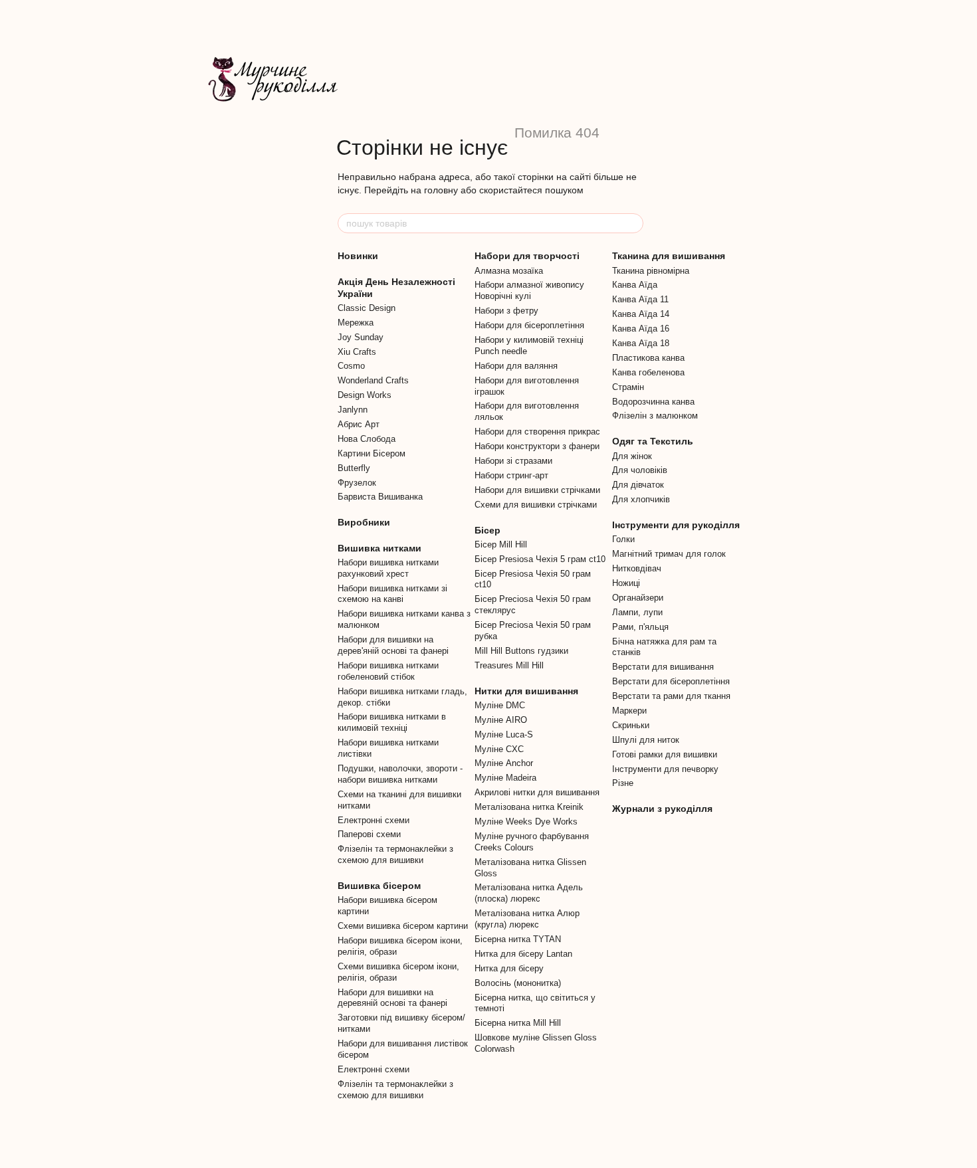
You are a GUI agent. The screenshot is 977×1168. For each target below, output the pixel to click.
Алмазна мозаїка (509, 271)
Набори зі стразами (513, 461)
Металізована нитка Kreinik (529, 807)
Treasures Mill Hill (509, 665)
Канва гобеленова (648, 372)
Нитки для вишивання (526, 691)
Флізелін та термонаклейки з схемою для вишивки (395, 854)
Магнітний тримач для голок (669, 554)
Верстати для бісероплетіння (671, 681)
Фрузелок (357, 483)
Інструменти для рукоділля (676, 525)
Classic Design (366, 308)
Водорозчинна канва (653, 402)
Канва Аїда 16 (640, 329)
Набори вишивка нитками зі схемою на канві (392, 594)
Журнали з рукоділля (662, 808)
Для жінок (632, 456)
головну (441, 190)
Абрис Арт (359, 424)
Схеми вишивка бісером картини (403, 926)
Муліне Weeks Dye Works (526, 822)
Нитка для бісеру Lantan (523, 954)
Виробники (364, 522)
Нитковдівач (636, 568)
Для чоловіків (639, 470)
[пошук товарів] (632, 223)
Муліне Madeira (505, 778)
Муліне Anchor (504, 763)
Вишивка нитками (379, 548)
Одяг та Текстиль (652, 441)
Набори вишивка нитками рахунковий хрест (388, 568)
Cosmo (351, 366)
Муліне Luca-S (504, 734)
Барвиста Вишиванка (380, 497)
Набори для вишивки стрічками (537, 490)
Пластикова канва (648, 358)
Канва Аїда (634, 285)
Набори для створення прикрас (537, 432)
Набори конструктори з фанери (537, 446)
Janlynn (353, 410)
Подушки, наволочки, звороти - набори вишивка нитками (400, 774)
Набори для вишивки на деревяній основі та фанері (392, 998)
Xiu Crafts (357, 352)
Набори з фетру (506, 311)
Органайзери (637, 598)
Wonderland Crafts (373, 380)
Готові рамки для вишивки (664, 754)
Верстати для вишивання (663, 667)
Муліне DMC (500, 705)
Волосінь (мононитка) (518, 983)
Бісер (487, 530)
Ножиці (626, 583)
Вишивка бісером (379, 885)
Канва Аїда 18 (640, 343)
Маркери (629, 711)
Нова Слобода (366, 439)
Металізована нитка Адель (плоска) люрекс (529, 893)
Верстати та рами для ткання (671, 696)
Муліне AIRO (501, 720)
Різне (622, 783)
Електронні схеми (373, 820)
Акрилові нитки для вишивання (537, 792)
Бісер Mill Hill (501, 544)
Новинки (358, 255)
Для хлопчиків (641, 499)
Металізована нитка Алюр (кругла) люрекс (527, 918)
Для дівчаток (638, 485)
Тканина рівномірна (650, 271)
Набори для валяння (516, 366)
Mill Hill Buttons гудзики (521, 651)
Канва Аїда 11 (640, 299)
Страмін (628, 387)
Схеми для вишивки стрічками (536, 505)
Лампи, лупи (637, 612)
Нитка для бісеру (509, 968)
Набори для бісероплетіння (529, 325)
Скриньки (630, 725)
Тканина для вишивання (668, 255)
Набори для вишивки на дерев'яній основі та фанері (393, 645)
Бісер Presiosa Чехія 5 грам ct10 (540, 559)
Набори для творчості (527, 255)
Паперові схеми (369, 834)
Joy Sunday (360, 337)
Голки (623, 539)
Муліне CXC (499, 749)
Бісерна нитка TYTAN (518, 939)
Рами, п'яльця (640, 627)
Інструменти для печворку (665, 769)
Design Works (364, 395)
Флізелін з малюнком (655, 416)
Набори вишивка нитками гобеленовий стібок (388, 671)
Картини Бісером (371, 453)
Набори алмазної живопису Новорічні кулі (529, 290)
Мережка (356, 323)
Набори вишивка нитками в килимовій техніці (392, 722)
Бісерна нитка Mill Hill (518, 1023)
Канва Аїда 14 (640, 314)
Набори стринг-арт (511, 475)
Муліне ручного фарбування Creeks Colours (532, 841)
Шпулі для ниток (645, 740)
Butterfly (354, 468)
